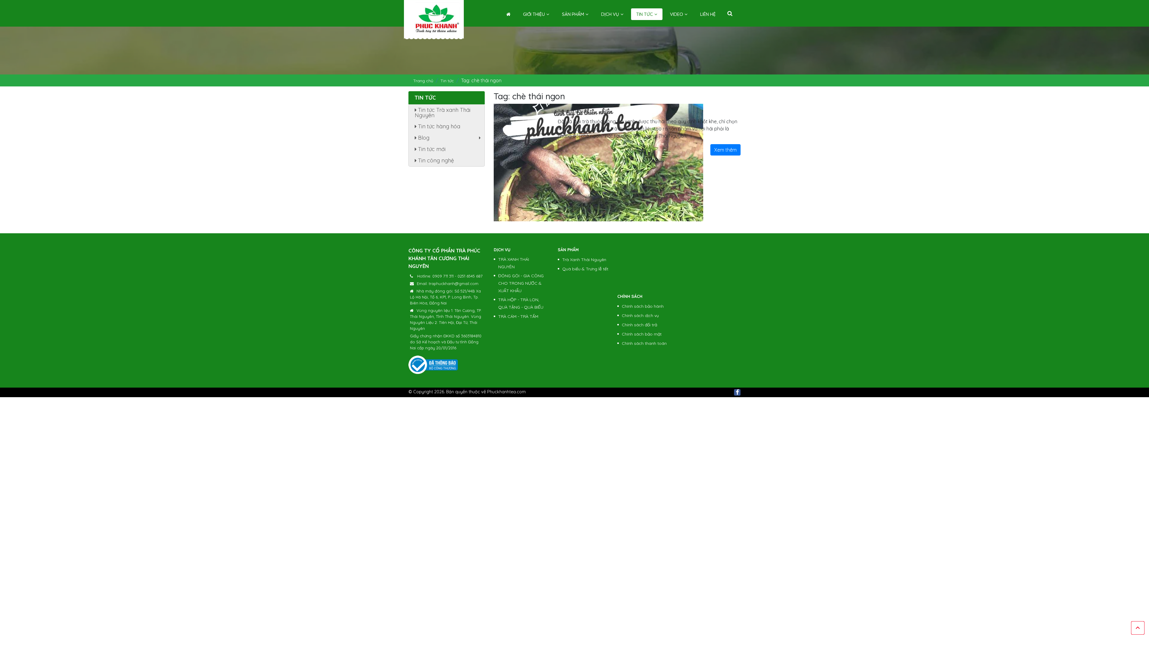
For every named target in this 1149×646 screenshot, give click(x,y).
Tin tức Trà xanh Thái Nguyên (442, 112)
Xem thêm (725, 150)
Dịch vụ (610, 14)
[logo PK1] (434, 18)
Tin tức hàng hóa (438, 126)
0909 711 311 (443, 276)
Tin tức (644, 14)
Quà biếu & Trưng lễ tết (585, 269)
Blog (450, 139)
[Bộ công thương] (433, 364)
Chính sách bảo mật (642, 334)
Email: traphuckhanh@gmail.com (447, 283)
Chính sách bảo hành (643, 306)
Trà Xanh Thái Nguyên (584, 259)
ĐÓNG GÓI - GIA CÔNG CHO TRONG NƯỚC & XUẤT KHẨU (521, 283)
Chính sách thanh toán (644, 343)
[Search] (730, 13)
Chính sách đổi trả (639, 324)
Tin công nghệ (435, 160)
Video (676, 14)
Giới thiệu (534, 14)
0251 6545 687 (470, 276)
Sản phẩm (573, 14)
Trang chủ (423, 80)
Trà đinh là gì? (572, 111)
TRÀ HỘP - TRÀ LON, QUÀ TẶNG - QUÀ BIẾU (520, 303)
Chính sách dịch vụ (640, 315)
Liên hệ (708, 14)
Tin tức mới (431, 149)
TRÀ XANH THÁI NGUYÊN (513, 263)
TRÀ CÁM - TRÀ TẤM (518, 316)
